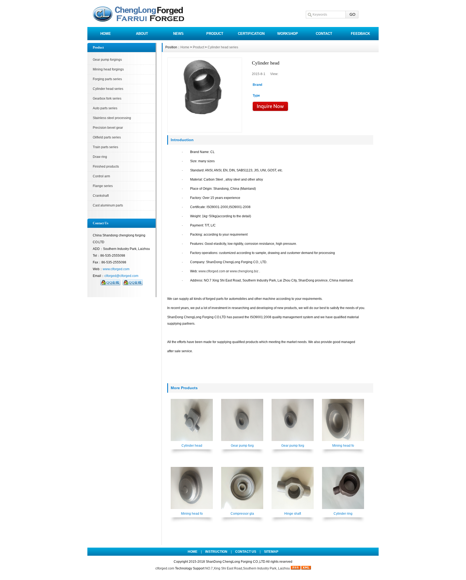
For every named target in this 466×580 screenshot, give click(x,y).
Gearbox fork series (107, 98)
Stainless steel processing (112, 118)
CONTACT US (245, 552)
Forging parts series (107, 79)
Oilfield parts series (107, 137)
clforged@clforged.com (121, 276)
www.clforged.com (116, 269)
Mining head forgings (108, 69)
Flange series (103, 186)
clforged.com (164, 568)
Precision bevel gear (108, 128)
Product (198, 47)
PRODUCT (214, 34)
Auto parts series (105, 108)
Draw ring (100, 157)
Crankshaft (101, 196)
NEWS (178, 34)
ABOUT (142, 34)
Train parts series (105, 147)
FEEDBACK (360, 34)
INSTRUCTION (216, 552)
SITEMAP (271, 552)
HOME (105, 34)
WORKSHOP (287, 34)
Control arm (101, 176)
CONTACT (324, 34)
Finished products (106, 166)
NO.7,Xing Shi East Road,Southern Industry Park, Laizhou (247, 568)
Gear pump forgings (107, 60)
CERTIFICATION (251, 34)
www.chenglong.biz (244, 271)
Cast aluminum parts (108, 205)
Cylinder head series (108, 89)
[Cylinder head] (204, 95)
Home (184, 47)
